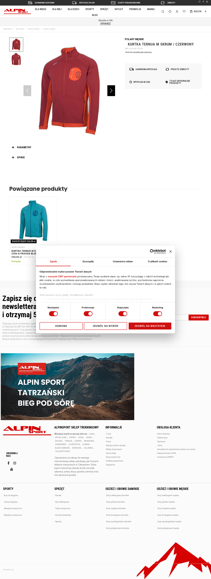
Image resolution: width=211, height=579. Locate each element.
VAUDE (89, 437)
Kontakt (109, 438)
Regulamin (110, 465)
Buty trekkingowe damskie (117, 495)
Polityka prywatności (114, 461)
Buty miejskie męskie (167, 508)
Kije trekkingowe (62, 502)
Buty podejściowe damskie (117, 528)
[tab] (62, 147)
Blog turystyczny (113, 457)
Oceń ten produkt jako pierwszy (138, 52)
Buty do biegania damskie (117, 515)
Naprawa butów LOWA (166, 453)
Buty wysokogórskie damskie (118, 522)
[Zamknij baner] (170, 251)
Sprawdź (105, 23)
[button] (111, 91)
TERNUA (68, 441)
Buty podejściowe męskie (168, 528)
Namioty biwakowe (63, 515)
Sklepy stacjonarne (114, 449)
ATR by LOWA (61, 437)
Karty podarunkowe (129, 3)
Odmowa (61, 326)
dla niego (20, 29)
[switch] (88, 314)
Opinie (21, 157)
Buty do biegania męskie (168, 515)
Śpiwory (58, 522)
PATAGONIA (89, 441)
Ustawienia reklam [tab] (123, 261)
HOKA (80, 437)
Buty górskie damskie (115, 502)
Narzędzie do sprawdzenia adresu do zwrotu (176, 449)
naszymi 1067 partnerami (62, 276)
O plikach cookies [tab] (157, 261)
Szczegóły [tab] (88, 261)
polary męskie (49, 29)
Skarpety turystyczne (13, 508)
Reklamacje (162, 438)
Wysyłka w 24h (87, 3)
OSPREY (72, 437)
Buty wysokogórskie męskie (169, 522)
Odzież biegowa (10, 502)
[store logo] (17, 11)
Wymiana (161, 442)
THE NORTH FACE (62, 451)
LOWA (91, 434)
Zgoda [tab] (53, 261)
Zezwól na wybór (105, 326)
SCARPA (85, 444)
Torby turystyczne (62, 508)
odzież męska (34, 29)
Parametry (24, 147)
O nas (108, 434)
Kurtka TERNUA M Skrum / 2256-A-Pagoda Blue (33, 220)
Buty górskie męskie (166, 502)
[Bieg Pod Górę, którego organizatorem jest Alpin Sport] (67, 387)
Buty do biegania (11, 495)
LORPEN (77, 441)
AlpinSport (7, 29)
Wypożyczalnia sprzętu (116, 445)
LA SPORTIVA (74, 444)
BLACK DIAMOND (62, 448)
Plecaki (58, 495)
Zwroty (171, 3)
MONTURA (76, 448)
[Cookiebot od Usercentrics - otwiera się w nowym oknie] (152, 251)
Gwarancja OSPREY (165, 457)
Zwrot (159, 445)
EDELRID (58, 441)
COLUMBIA (88, 448)
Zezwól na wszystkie (150, 326)
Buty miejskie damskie (116, 508)
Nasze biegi (111, 453)
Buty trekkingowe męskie (168, 495)
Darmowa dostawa (45, 3)
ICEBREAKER (60, 444)
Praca (108, 442)
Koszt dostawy (163, 434)
